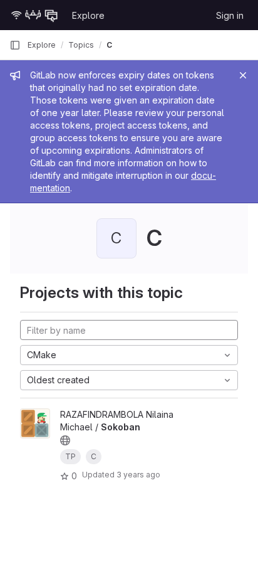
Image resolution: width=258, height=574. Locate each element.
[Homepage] (34, 15)
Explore (88, 15)
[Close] (242, 75)
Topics (81, 45)
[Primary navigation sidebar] (15, 45)
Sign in (230, 15)
